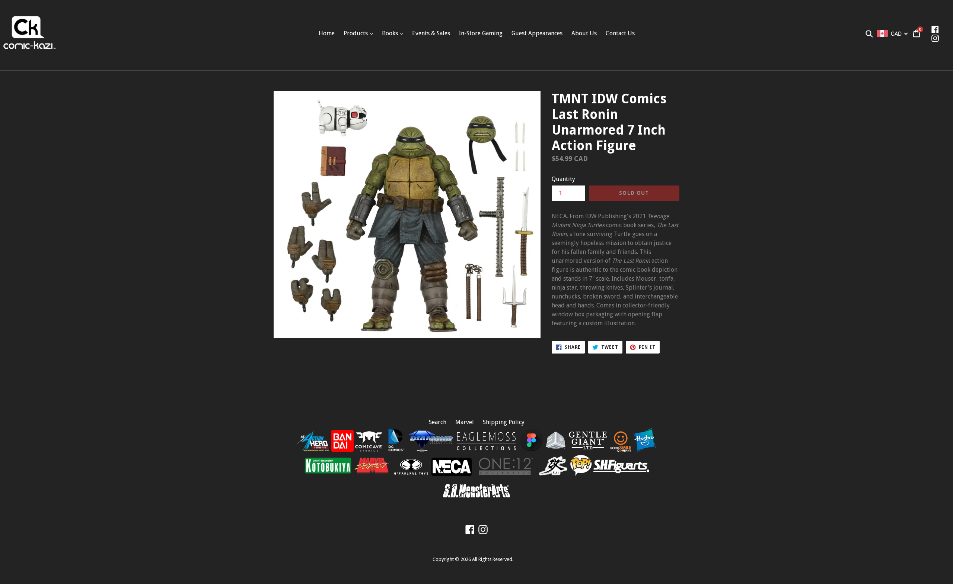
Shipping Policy (504, 422)
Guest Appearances (536, 33)
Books (390, 33)
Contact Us (620, 33)
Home (327, 33)
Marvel (464, 422)
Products (356, 33)
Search (437, 422)
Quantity (563, 179)
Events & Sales (431, 33)
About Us (584, 33)
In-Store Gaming (481, 33)
